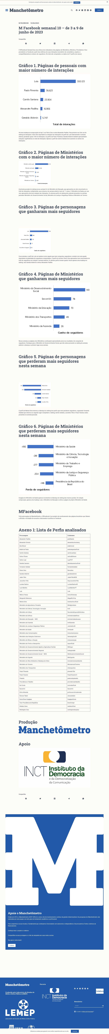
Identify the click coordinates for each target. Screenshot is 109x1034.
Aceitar (75, 1031)
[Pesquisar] (71, 10)
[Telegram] (69, 43)
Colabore (76, 2)
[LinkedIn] (85, 10)
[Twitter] (79, 10)
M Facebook (24, 23)
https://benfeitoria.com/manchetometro (41, 930)
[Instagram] (82, 10)
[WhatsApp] (83, 43)
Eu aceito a (84, 1011)
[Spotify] (90, 10)
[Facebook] (76, 10)
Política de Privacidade (87, 1011)
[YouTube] (88, 10)
